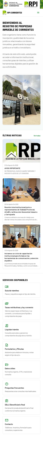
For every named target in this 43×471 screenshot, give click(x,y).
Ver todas (37, 136)
